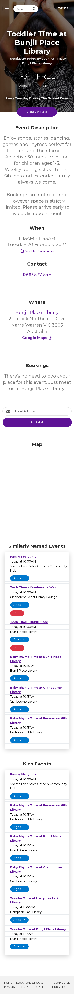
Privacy (9, 986)
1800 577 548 (37, 274)
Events (63, 8)
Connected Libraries (61, 984)
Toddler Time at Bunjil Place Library (38, 929)
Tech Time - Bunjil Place (29, 622)
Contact (25, 986)
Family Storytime (23, 556)
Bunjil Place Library (37, 312)
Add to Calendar (39, 251)
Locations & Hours (29, 982)
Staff (40, 986)
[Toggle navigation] (6, 8)
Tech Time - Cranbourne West (34, 587)
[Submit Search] (34, 8)
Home (8, 982)
